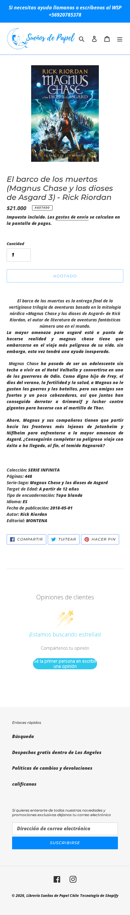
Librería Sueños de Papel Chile (52, 895)
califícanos (24, 784)
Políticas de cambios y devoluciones (52, 768)
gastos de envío (72, 217)
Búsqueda (23, 736)
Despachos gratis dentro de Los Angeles (57, 752)
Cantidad (15, 243)
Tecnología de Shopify (99, 895)
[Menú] (119, 38)
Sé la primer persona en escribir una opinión (65, 663)
